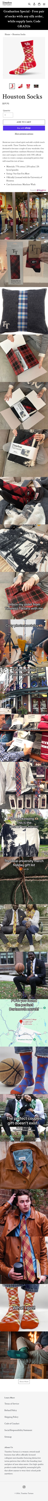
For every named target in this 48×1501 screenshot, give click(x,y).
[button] (24, 216)
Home (7, 34)
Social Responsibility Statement (18, 1430)
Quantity (6, 110)
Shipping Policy (11, 1417)
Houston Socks (18, 34)
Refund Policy (10, 1410)
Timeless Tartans (27, 1493)
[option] (12, 86)
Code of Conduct (11, 1423)
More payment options (24, 133)
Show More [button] (24, 1382)
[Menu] (44, 4)
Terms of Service (11, 1403)
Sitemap (8, 1436)
